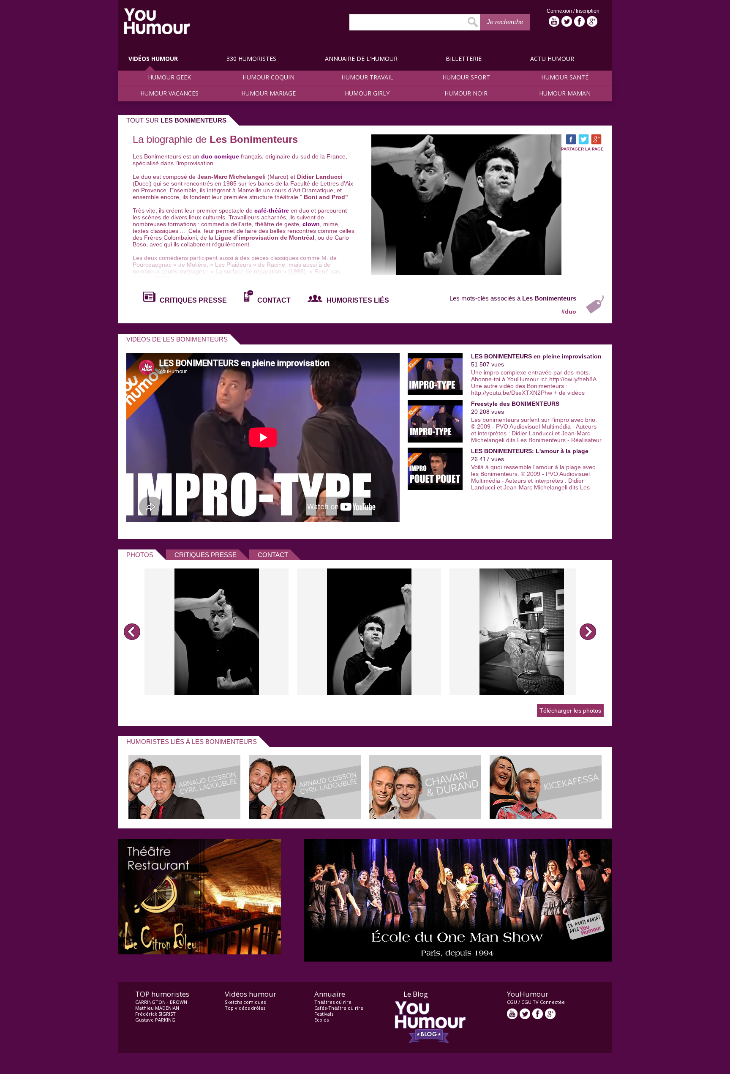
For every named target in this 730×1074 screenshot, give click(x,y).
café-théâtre (271, 210)
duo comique (220, 156)
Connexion (560, 11)
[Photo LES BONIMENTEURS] (216, 631)
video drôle (157, 21)
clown (310, 224)
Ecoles (321, 1020)
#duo (568, 311)
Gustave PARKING (155, 1020)
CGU (512, 1002)
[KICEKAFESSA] (546, 816)
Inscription (587, 11)
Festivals (323, 1014)
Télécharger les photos (570, 710)
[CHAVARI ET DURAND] (425, 816)
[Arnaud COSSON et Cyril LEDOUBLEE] (184, 816)
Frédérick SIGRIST (155, 1014)
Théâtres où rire (332, 1002)
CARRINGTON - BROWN (161, 1002)
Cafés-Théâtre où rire (338, 1008)
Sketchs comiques (245, 1002)
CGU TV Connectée (543, 1002)
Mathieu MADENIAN (157, 1008)
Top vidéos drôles (245, 1008)
